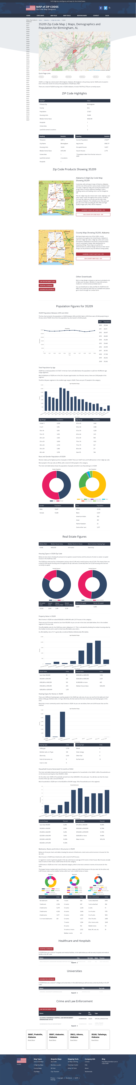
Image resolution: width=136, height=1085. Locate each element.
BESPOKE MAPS (82, 15)
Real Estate (68, 76)
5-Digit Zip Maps (38, 1065)
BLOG (107, 15)
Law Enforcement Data (47, 281)
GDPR (76, 1078)
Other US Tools (72, 1068)
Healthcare (82, 76)
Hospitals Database (46, 285)
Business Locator (56, 1065)
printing (83, 245)
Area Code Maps (39, 1062)
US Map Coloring (73, 1062)
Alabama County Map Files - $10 (93, 254)
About (86, 1068)
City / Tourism (55, 1071)
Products (41, 76)
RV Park (53, 1068)
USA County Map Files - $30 (93, 258)
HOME (28, 15)
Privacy (53, 1078)
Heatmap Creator (73, 1065)
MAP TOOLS (67, 15)
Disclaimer (69, 1078)
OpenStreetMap (96, 70)
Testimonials (88, 1071)
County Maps (38, 1068)
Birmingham (91, 104)
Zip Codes (54, 1062)
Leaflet (90, 70)
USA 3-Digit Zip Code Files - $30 (93, 214)
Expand (73, 962)
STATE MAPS (40, 15)
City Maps (37, 1071)
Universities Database (47, 289)
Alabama (46, 20)
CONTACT (96, 15)
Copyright (60, 1078)
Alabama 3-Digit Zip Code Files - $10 (93, 210)
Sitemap (53, 1080)
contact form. (95, 290)
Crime (108, 76)
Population (54, 76)
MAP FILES (54, 15)
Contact (87, 1062)
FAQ (86, 1065)
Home (40, 20)
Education (96, 76)
